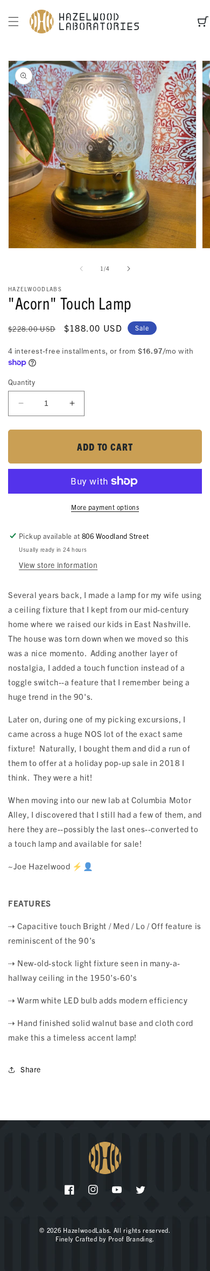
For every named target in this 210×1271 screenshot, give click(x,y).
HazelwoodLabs (86, 1230)
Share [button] (30, 1069)
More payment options (105, 507)
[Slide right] (129, 268)
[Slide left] (81, 268)
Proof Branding (130, 1238)
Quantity (21, 382)
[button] (13, 21)
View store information (58, 565)
